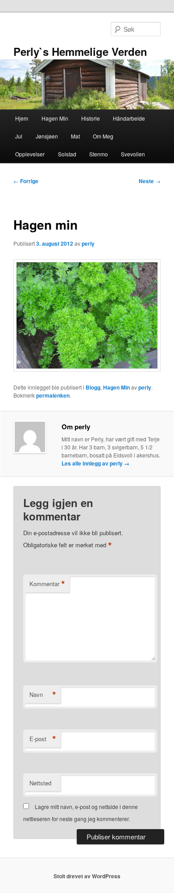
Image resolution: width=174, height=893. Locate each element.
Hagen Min (54, 118)
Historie (90, 118)
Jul (18, 136)
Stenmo (98, 154)
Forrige (25, 181)
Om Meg (103, 136)
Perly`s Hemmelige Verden (80, 51)
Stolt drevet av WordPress (87, 876)
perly (88, 243)
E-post (42, 739)
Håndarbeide (129, 118)
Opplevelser (30, 154)
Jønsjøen (47, 136)
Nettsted (40, 783)
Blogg (93, 387)
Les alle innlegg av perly (95, 463)
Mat (75, 136)
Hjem (21, 118)
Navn (42, 695)
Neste (150, 181)
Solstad (67, 154)
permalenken (53, 395)
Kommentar (47, 584)
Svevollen (133, 154)
